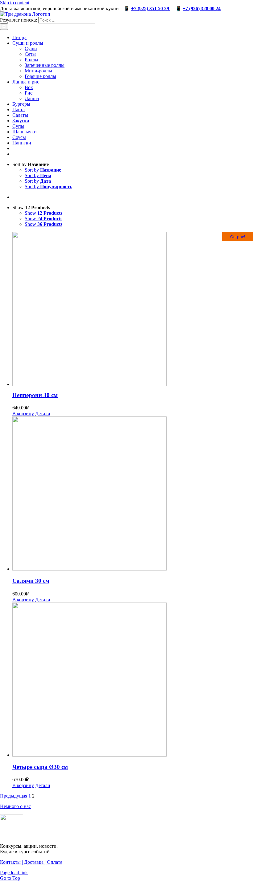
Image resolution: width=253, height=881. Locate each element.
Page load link (14, 872)
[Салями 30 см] (132, 494)
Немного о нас (15, 806)
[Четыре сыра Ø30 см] (132, 680)
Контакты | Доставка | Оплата (31, 862)
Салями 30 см (30, 581)
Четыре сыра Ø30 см (40, 767)
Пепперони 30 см (35, 395)
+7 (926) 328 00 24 (202, 8)
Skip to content (14, 2)
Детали (42, 413)
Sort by (43, 170)
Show (43, 213)
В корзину (23, 413)
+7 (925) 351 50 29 (150, 8)
